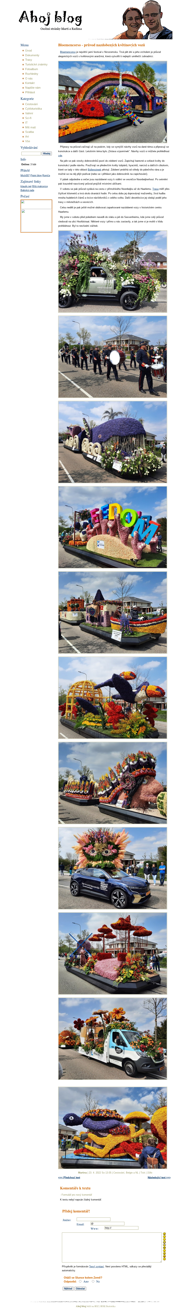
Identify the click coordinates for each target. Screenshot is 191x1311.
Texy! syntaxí (96, 1266)
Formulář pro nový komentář (77, 1194)
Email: (80, 1224)
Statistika (110, 1306)
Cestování (118, 1172)
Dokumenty (32, 55)
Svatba (29, 131)
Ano (86, 1281)
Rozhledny (31, 73)
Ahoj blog (81, 1306)
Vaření (29, 113)
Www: (95, 1228)
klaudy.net (26, 186)
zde (60, 155)
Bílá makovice (40, 186)
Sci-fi (28, 118)
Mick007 (25, 175)
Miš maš (30, 127)
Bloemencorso (68, 52)
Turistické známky (36, 64)
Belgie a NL (132, 1172)
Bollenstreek (94, 169)
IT (26, 122)
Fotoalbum (31, 69)
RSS (103, 1306)
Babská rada (27, 190)
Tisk (142, 1172)
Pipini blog (36, 175)
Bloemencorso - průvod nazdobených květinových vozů (101, 45)
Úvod (28, 50)
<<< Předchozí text (69, 1177)
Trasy (28, 59)
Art (27, 136)
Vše (27, 141)
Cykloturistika (33, 108)
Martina (82, 1172)
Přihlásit (30, 92)
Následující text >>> (159, 1177)
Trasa (155, 189)
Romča (46, 175)
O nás (29, 78)
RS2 (97, 1306)
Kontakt (30, 82)
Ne (98, 1281)
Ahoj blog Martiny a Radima (45, 9)
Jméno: (67, 1220)
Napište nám (33, 87)
